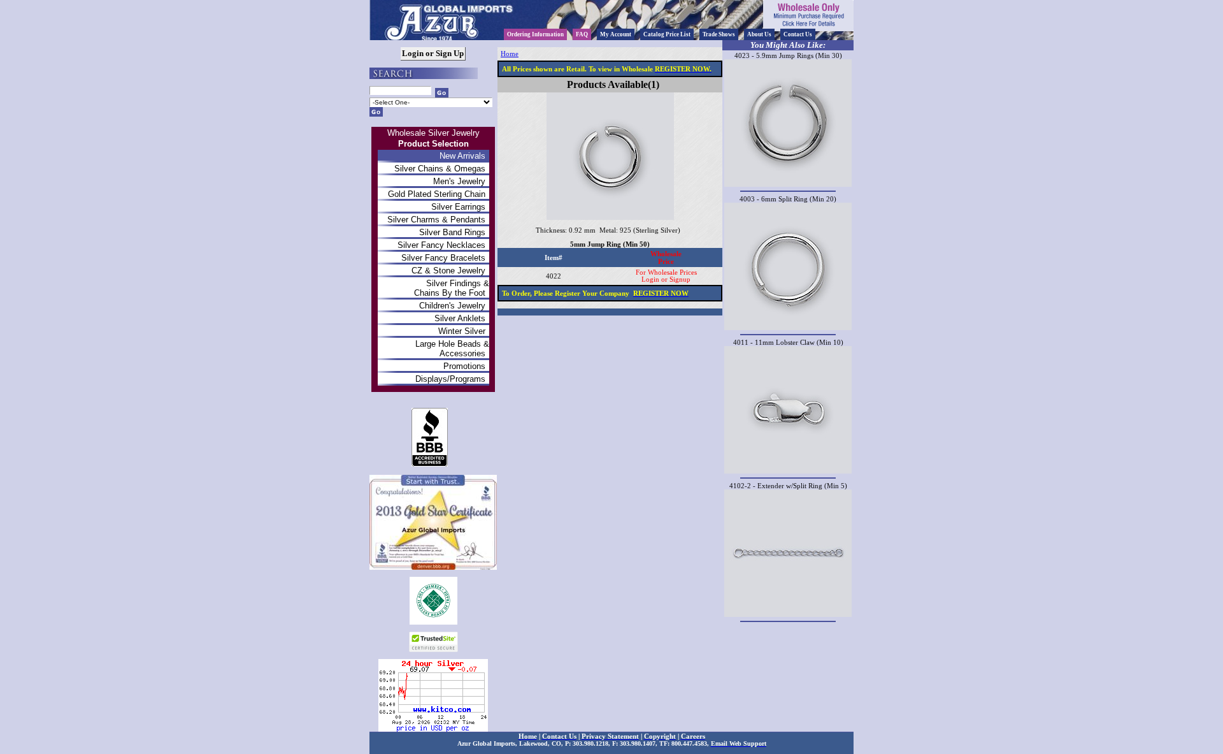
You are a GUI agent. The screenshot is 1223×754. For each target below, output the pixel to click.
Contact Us (797, 34)
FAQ (582, 34)
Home (510, 53)
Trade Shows (719, 34)
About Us (759, 34)
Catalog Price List (666, 34)
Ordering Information (535, 34)
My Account (615, 34)
